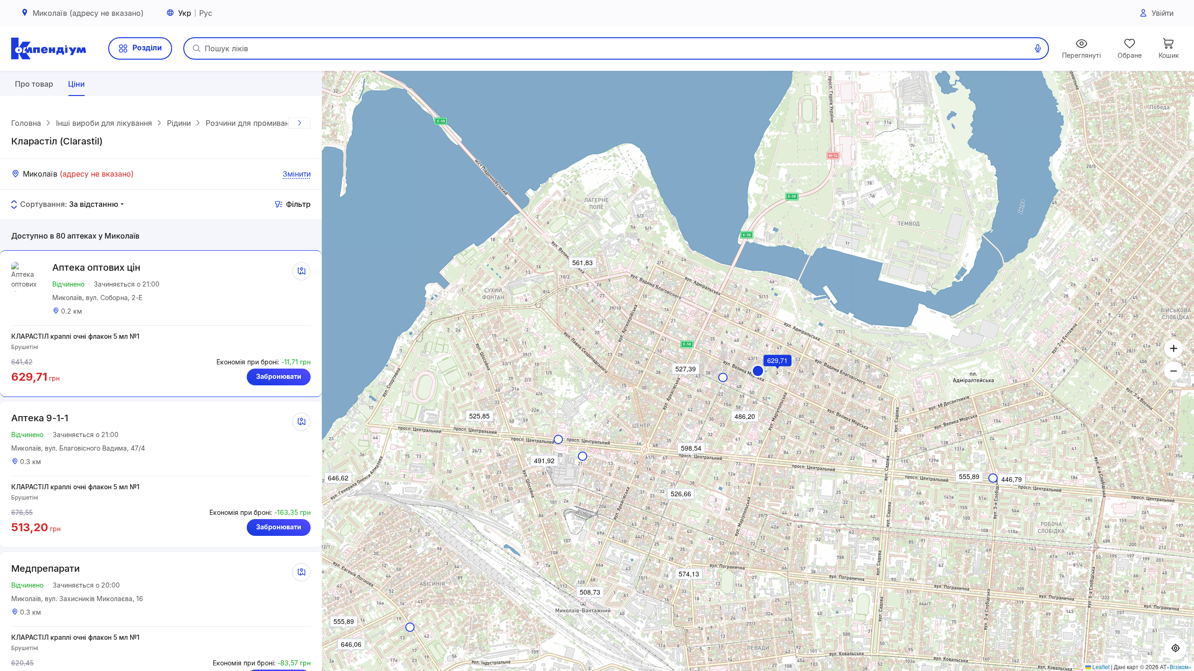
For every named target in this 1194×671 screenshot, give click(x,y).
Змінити (297, 173)
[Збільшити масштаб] (1173, 348)
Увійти (1162, 13)
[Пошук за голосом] (1037, 48)
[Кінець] (299, 123)
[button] (757, 370)
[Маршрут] (301, 271)
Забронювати (278, 376)
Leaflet (1100, 667)
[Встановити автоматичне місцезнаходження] (1175, 648)
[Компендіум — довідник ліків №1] (48, 48)
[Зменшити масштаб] (1173, 371)
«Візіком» (1179, 667)
